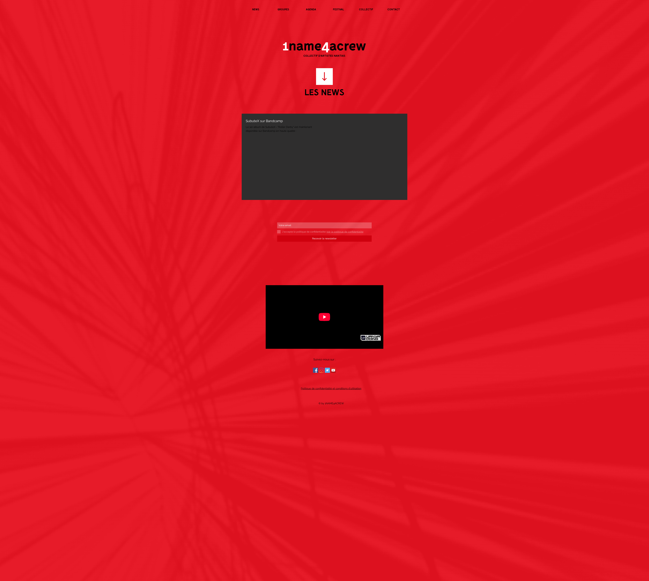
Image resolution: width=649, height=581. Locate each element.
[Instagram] (321, 370)
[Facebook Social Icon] (315, 370)
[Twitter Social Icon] (327, 370)
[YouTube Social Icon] (333, 370)
